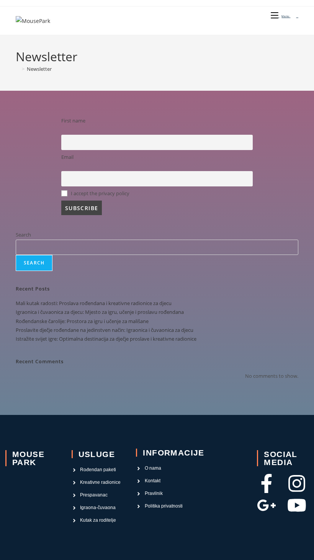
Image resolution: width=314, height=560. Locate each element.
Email (67, 157)
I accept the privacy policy (99, 193)
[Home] (18, 68)
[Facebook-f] (266, 483)
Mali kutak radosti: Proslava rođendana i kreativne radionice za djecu (94, 303)
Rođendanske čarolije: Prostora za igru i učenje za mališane (82, 321)
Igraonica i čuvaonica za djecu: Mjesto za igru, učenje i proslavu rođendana (100, 312)
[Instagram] (296, 483)
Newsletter (39, 68)
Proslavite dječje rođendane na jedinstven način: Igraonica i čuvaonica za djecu (104, 330)
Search (23, 234)
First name (73, 121)
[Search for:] (294, 16)
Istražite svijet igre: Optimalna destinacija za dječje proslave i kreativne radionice (106, 338)
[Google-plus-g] (266, 505)
